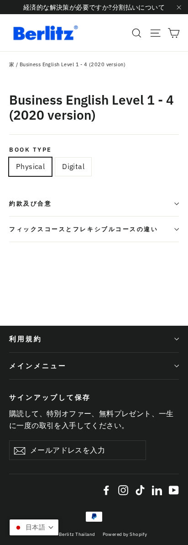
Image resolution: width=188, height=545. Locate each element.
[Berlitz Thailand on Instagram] (123, 489)
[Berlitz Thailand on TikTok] (140, 489)
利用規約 (25, 338)
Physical (30, 166)
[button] (34, 527)
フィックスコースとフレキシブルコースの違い (83, 229)
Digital (73, 166)
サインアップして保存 (50, 397)
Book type (30, 149)
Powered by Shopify (125, 534)
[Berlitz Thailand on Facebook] (106, 489)
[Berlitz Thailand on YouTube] (174, 489)
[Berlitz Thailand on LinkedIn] (157, 489)
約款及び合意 (30, 203)
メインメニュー (38, 365)
